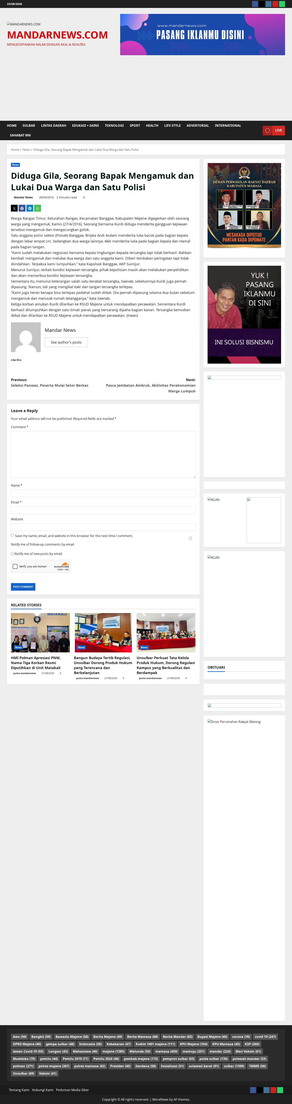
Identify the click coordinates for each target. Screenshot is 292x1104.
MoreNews (160, 1099)
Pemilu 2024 (106, 1059)
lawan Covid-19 (28, 1051)
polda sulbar (213, 1059)
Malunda (140, 1051)
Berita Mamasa (142, 1036)
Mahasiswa (85, 1051)
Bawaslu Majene (72, 1036)
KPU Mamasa (226, 1044)
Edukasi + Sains (85, 125)
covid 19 (265, 1036)
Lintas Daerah (53, 125)
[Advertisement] (146, 87)
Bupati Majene (212, 1036)
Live (278, 130)
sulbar (29, 125)
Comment (19, 427)
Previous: (49, 382)
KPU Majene (193, 1044)
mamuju (194, 1051)
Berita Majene (107, 1036)
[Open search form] (258, 130)
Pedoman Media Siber (72, 1090)
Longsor (58, 1051)
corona (241, 1036)
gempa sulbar (60, 1044)
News (15, 164)
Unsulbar (23, 1073)
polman (23, 1066)
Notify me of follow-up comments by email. (43, 544)
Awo (19, 1036)
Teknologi (114, 125)
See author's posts (66, 342)
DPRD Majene (27, 1044)
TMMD (257, 1066)
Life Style (172, 125)
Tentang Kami (19, 1090)
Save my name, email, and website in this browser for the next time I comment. (74, 536)
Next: (151, 385)
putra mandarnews (24, 673)
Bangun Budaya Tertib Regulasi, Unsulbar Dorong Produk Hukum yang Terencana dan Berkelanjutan (103, 665)
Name (16, 485)
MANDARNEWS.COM (57, 35)
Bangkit (41, 1036)
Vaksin (47, 1073)
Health (152, 125)
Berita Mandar (177, 1036)
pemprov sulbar (178, 1059)
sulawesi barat (204, 1066)
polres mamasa (89, 1066)
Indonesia (90, 1044)
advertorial (198, 125)
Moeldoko (24, 1059)
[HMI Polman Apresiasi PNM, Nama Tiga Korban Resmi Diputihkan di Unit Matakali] (40, 632)
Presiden (120, 1066)
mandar (220, 1051)
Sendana (145, 1066)
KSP (252, 1044)
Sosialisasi (172, 1066)
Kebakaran (119, 1044)
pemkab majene (141, 1059)
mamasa (166, 1051)
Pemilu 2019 (75, 1059)
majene (113, 1051)
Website (17, 519)
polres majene (54, 1066)
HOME (12, 125)
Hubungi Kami (42, 1090)
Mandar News (23, 197)
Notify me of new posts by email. (38, 554)
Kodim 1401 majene (155, 1044)
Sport (135, 125)
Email (16, 502)
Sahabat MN (20, 135)
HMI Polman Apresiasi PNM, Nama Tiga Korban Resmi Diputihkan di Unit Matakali (36, 662)
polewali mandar (249, 1059)
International (228, 125)
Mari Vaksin (248, 1051)
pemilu (49, 1059)
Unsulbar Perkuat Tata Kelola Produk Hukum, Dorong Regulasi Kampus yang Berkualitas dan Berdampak (166, 665)
